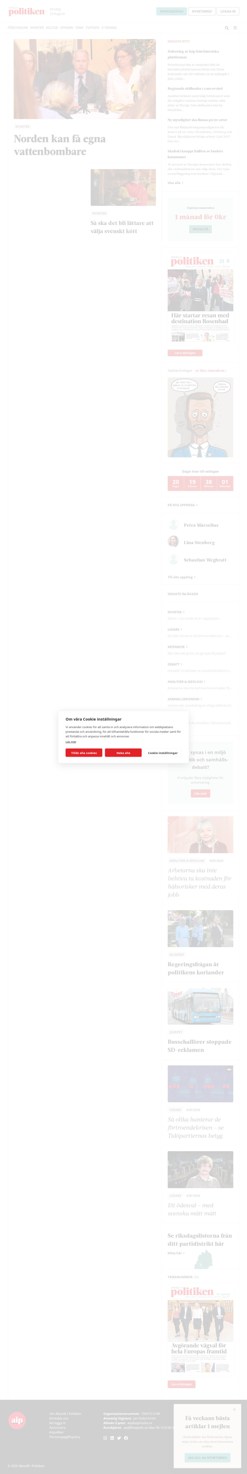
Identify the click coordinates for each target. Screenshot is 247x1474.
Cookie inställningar (163, 753)
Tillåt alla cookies (84, 753)
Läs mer (71, 742)
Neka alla (123, 753)
